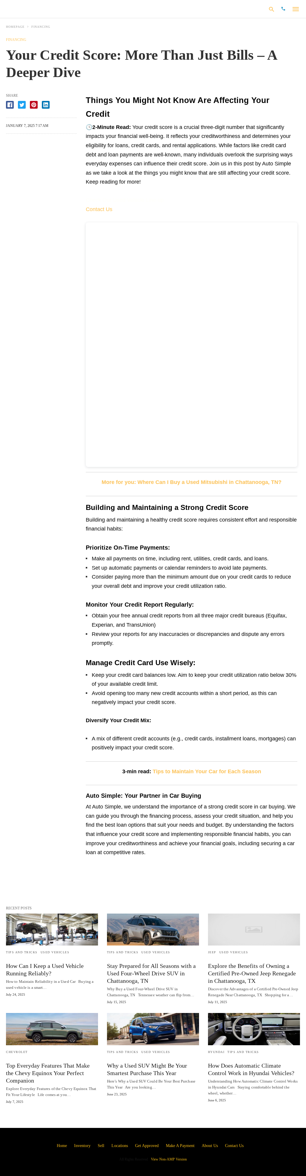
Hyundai (216, 1052)
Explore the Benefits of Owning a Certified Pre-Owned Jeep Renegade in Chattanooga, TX (252, 973)
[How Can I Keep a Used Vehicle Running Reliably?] (52, 930)
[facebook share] (10, 105)
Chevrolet (17, 1052)
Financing (40, 26)
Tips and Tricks (22, 952)
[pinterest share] (34, 105)
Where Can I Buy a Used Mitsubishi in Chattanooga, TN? (209, 482)
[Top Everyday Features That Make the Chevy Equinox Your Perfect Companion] (52, 1029)
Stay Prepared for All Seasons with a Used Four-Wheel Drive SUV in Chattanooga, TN (151, 973)
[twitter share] (22, 105)
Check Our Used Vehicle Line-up (125, 200)
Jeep (212, 952)
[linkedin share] (46, 105)
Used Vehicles (55, 952)
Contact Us (99, 209)
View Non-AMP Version (169, 1159)
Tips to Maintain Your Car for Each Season (207, 771)
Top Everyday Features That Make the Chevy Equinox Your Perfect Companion (48, 1073)
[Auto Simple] (44, 8)
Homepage (15, 26)
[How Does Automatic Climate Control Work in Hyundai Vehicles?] (254, 1029)
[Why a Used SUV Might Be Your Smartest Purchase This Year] (153, 1029)
